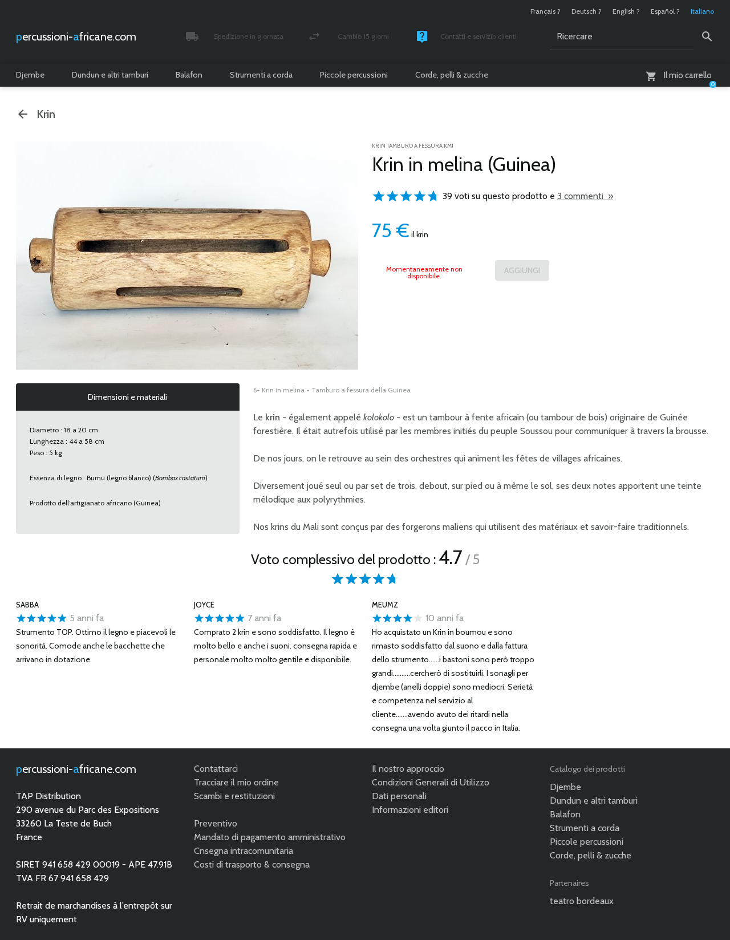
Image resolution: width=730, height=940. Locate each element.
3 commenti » (585, 196)
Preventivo (215, 823)
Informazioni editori (410, 809)
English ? (626, 11)
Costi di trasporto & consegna (252, 864)
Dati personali (399, 796)
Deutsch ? (586, 11)
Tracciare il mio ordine (236, 782)
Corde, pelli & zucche (451, 75)
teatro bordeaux (582, 901)
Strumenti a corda (261, 75)
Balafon (189, 75)
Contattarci (216, 768)
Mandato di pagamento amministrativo (270, 837)
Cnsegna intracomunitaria (243, 850)
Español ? (665, 11)
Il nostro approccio (408, 768)
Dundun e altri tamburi (110, 75)
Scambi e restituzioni (234, 796)
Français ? (545, 11)
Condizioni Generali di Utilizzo (430, 782)
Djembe (30, 75)
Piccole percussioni (354, 75)
